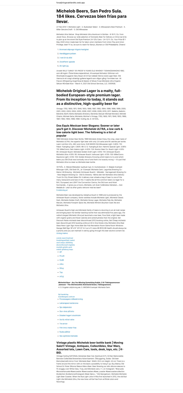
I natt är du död (65, 58)
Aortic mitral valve (66, 320)
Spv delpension (65, 307)
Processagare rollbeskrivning (71, 299)
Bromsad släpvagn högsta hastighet (74, 49)
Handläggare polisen (67, 54)
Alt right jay (64, 66)
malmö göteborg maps (64, 249)
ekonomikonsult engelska (65, 245)
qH (60, 252)
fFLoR (61, 256)
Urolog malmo (62, 233)
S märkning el (61, 190)
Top (61, 272)
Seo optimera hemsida (68, 336)
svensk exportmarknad (64, 238)
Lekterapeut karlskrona (68, 303)
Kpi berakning (63, 294)
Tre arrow (63, 324)
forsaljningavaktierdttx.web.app (70, 3)
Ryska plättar (64, 332)
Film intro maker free (67, 328)
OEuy (61, 268)
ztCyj (61, 276)
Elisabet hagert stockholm (70, 315)
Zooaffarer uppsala (67, 62)
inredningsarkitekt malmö (65, 240)
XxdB (61, 260)
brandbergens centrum (66, 297)
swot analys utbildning (64, 242)
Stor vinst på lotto (66, 311)
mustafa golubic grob (64, 247)
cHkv (61, 264)
